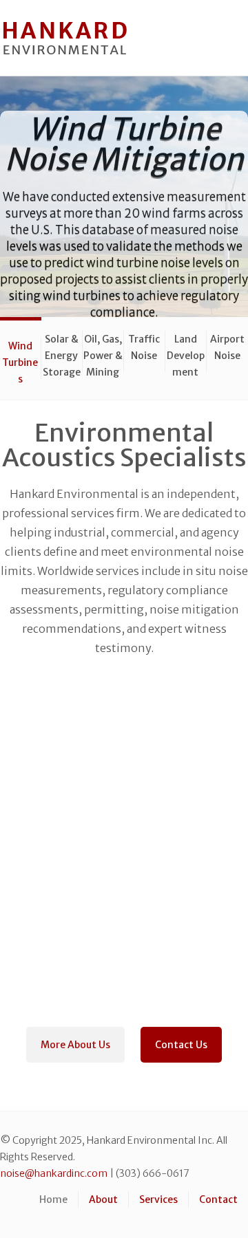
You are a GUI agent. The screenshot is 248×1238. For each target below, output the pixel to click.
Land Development (186, 352)
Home (53, 1199)
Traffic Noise (144, 347)
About (103, 1199)
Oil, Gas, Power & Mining (103, 352)
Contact (218, 1199)
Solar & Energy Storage (62, 352)
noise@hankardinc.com (53, 1173)
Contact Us (181, 1045)
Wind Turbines (20, 359)
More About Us (75, 1045)
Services (158, 1199)
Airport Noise (227, 347)
